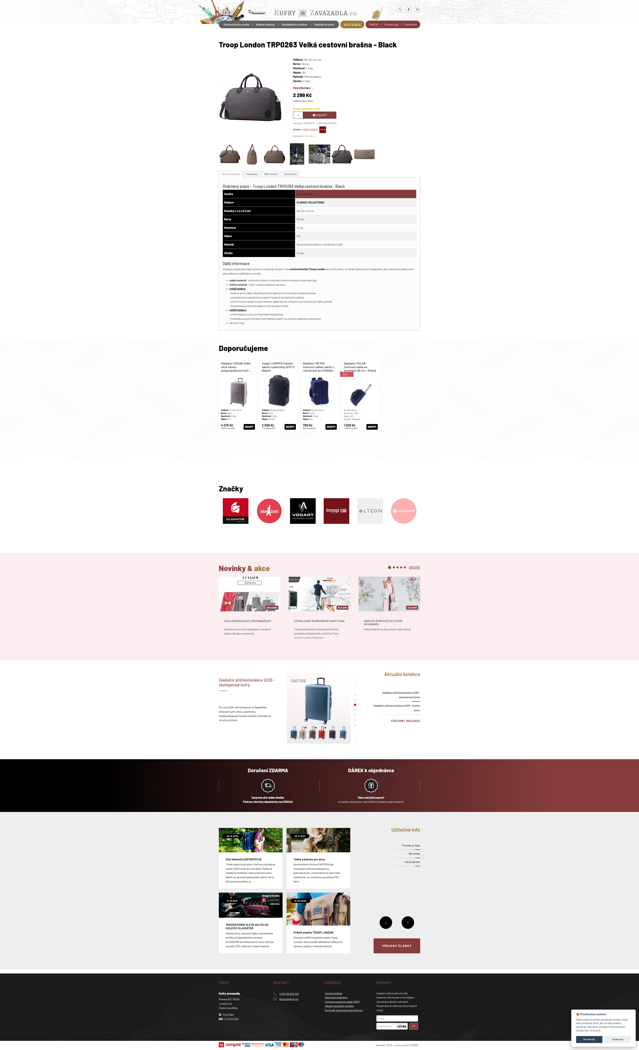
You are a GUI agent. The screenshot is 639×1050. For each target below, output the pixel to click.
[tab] (231, 174)
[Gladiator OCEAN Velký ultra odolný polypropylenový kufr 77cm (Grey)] (238, 396)
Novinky (414, 853)
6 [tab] (355, 720)
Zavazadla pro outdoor (295, 24)
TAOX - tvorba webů (397, 1045)
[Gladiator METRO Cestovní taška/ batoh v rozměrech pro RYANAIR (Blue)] (320, 396)
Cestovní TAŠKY (308, 4)
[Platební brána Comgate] (230, 1044)
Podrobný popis (231, 173)
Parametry (252, 173)
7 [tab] (355, 725)
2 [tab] (394, 567)
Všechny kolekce (405, 720)
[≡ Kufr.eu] (315, 13)
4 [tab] (401, 567)
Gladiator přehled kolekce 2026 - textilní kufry (397, 708)
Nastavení (617, 1039)
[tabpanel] (250, 610)
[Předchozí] (407, 922)
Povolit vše (589, 1039)
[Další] (385, 922)
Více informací (301, 87)
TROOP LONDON (310, 129)
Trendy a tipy (391, 24)
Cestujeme (410, 24)
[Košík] (417, 9)
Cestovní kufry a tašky (286, 4)
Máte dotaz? (271, 173)
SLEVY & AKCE (352, 24)
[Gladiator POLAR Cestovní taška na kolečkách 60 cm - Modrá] (361, 396)
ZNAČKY (374, 24)
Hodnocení (290, 173)
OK (413, 1026)
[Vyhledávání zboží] (400, 9)
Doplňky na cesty (324, 24)
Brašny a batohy (265, 24)
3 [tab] (398, 567)
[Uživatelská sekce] (409, 9)
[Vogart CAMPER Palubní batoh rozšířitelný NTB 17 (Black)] (279, 396)
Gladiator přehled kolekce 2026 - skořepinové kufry (401, 695)
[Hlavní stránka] (219, 34)
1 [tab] (389, 567)
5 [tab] (405, 567)
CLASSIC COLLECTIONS (310, 202)
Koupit (321, 115)
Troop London (305, 193)
